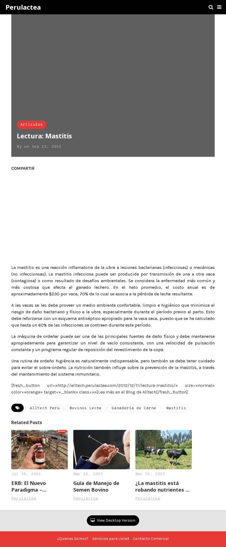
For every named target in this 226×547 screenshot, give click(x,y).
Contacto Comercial (151, 538)
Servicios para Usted (110, 538)
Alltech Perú (45, 408)
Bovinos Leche (85, 408)
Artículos (31, 124)
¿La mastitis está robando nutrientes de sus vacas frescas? (163, 486)
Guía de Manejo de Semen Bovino (96, 486)
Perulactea (23, 7)
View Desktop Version (115, 520)
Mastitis (176, 408)
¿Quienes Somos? (72, 538)
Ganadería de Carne (134, 408)
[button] (219, 7)
